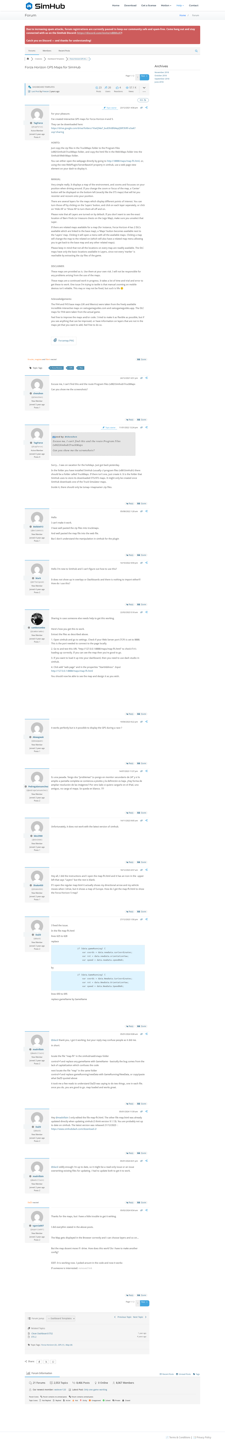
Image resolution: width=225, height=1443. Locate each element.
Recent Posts (64, 51)
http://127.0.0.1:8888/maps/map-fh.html (72, 671)
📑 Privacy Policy (202, 1437)
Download (130, 5)
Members (47, 51)
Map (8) (69, 1345)
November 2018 (162, 72)
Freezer (45, 91)
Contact (193, 5)
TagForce (38, 123)
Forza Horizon (57, 368)
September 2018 (162, 79)
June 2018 (159, 82)
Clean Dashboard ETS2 (42, 1333)
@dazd (54, 1040)
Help (179, 5)
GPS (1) (61, 1345)
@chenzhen (71, 437)
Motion (165, 5)
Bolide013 (38, 526)
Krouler (31, 359)
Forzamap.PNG (66, 340)
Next (143, 76)
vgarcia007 (38, 1225)
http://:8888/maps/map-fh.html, (123, 161)
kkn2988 (38, 836)
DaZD (38, 935)
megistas (38, 359)
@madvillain (62, 1117)
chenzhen (38, 393)
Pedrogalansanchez (38, 786)
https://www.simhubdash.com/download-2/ (74, 1129)
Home (115, 5)
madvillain (38, 1049)
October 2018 (161, 75)
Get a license (148, 5)
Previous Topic (123, 1317)
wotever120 (60, 1389)
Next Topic (138, 1317)
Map (81, 368)
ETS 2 (33, 1337)
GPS (70, 368)
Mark (48, 359)
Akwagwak (38, 737)
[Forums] (27, 59)
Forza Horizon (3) (49, 1345)
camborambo (38, 627)
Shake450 (38, 885)
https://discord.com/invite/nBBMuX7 (99, 33)
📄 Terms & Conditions (178, 1437)
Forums (31, 51)
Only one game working (95, 1389)
